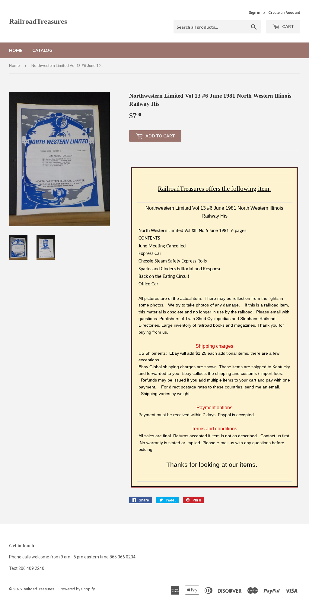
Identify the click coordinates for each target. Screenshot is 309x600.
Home (15, 50)
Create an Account (284, 13)
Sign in (254, 13)
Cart (287, 26)
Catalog (42, 50)
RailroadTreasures (38, 21)
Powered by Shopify (77, 589)
